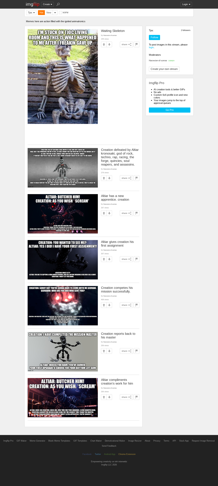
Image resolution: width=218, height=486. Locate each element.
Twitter (98, 454)
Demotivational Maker (115, 441)
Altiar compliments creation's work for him (117, 381)
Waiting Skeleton (113, 31)
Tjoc (30, 12)
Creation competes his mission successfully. (117, 289)
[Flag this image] (136, 44)
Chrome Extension (126, 454)
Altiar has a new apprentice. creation (115, 197)
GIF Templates (80, 441)
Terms (166, 441)
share (124, 44)
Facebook (87, 454)
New (48, 12)
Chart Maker (96, 441)
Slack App (184, 441)
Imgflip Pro (8, 441)
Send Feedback (109, 446)
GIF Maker (21, 441)
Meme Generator (37, 441)
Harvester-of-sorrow (161, 60)
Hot (41, 12)
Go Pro (170, 110)
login (151, 47)
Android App (109, 454)
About (147, 441)
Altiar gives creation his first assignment (117, 243)
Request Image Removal (203, 441)
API (174, 441)
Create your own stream (164, 69)
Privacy (156, 441)
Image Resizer (135, 441)
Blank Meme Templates (59, 441)
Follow (154, 37)
